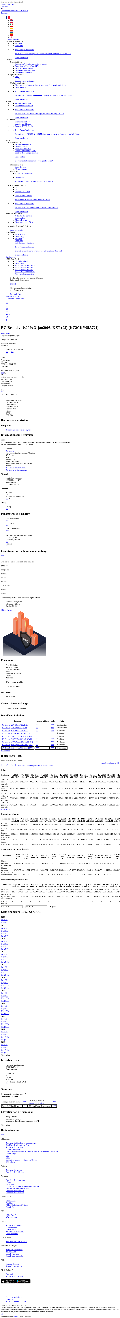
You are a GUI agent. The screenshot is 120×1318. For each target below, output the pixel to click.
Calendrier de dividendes (24, 106)
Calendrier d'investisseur (24, 72)
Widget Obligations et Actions (17, 1205)
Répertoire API (20, 263)
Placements (10, 1184)
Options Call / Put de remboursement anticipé (22, 1186)
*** (7, 352)
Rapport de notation (36, 1103)
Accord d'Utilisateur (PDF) (16, 1301)
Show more (5, 809)
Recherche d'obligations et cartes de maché (31, 64)
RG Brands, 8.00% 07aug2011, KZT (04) (17, 742)
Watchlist (18, 44)
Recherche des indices (23, 144)
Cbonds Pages (20, 87)
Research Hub (20, 218)
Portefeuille (19, 46)
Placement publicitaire (14, 1297)
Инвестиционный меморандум (18, 430)
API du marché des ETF (24, 270)
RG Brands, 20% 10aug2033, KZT (15, 725)
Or (16, 190)
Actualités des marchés (23, 216)
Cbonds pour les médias (24, 222)
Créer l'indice (10, 1229)
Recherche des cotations (24, 68)
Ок (2, 1314)
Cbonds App (19, 237)
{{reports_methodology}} (109, 763)
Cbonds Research (21, 220)
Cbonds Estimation (13, 1149)
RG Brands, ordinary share (16, 468)
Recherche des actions (23, 103)
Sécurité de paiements (14, 1266)
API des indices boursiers (24, 274)
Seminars (13, 230)
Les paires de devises (23, 149)
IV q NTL (5, 936)
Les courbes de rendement (24, 81)
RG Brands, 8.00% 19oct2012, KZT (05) (17, 736)
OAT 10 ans (10, 1162)
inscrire (16, 1316)
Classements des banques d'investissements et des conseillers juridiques (41, 85)
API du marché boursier (24, 268)
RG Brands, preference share (16, 470)
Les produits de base (22, 192)
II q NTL (4, 922)
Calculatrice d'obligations (24, 243)
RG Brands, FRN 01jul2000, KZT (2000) (17, 748)
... (6, 322)
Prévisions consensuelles (24, 173)
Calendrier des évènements (25, 70)
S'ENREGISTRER (20, 11)
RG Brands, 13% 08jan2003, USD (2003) (17, 745)
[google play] (23, 1283)
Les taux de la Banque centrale (26, 153)
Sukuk (17, 79)
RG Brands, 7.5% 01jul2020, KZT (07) (16, 733)
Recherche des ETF (22, 122)
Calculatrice (10, 1274)
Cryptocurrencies (21, 146)
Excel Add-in (20, 234)
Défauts (8, 1182)
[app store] (8, 1283)
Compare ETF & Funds (24, 126)
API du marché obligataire (24, 265)
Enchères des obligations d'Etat (17, 1189)
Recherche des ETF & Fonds (16, 1242)
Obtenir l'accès (6, 610)
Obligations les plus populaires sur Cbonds (21, 1160)
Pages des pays (20, 167)
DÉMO (13, 284)
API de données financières (25, 272)
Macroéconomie (21, 169)
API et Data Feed (21, 261)
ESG (17, 77)
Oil (16, 187)
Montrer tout (5, 751)
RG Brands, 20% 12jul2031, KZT (14, 728)
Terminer (4, 13)
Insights (20, 230)
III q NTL (5, 934)
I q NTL (4, 920)
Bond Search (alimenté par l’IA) (27, 66)
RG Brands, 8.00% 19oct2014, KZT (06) (17, 739)
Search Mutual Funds (23, 124)
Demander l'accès (16, 294)
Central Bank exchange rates (25, 151)
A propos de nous (12, 296)
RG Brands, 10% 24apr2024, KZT (15, 731)
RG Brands (10, 451)
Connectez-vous (7, 11)
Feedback (9, 1299)
